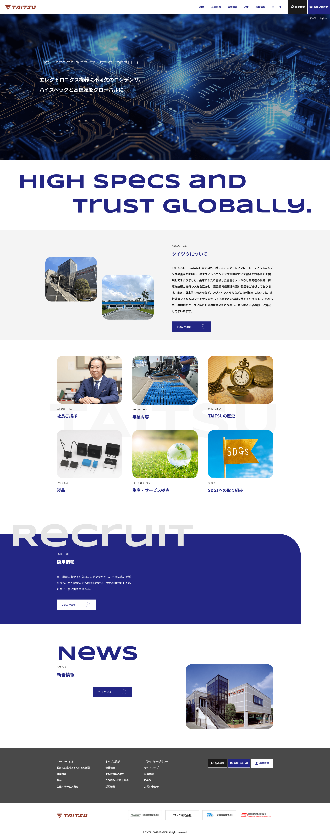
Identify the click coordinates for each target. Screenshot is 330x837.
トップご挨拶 (113, 761)
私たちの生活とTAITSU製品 (73, 768)
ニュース (277, 7)
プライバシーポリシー (156, 761)
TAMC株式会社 (182, 815)
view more (184, 327)
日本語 (313, 18)
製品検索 (300, 6)
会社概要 (110, 768)
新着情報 (149, 774)
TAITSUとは (65, 761)
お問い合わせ (321, 6)
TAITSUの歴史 (115, 774)
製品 (59, 780)
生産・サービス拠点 (67, 787)
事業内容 (232, 7)
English (323, 18)
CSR (246, 7)
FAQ (147, 780)
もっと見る (105, 692)
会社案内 (216, 7)
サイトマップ (151, 768)
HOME (200, 7)
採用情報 (260, 7)
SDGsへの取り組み (117, 780)
